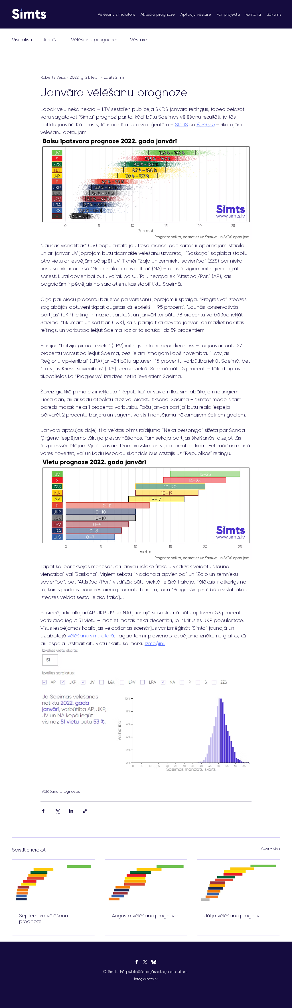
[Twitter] (145, 962)
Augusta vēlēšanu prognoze (145, 915)
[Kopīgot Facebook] (43, 811)
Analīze (51, 39)
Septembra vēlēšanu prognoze (43, 918)
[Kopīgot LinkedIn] (71, 811)
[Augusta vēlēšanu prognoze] (146, 883)
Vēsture (138, 39)
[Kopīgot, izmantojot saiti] (85, 811)
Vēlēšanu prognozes (95, 39)
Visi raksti (22, 39)
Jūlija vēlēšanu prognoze (233, 915)
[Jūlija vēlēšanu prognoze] (238, 883)
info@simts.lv (145, 979)
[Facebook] (136, 962)
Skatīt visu (270, 849)
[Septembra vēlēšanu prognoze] (53, 883)
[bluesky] (154, 962)
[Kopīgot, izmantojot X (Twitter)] (57, 811)
